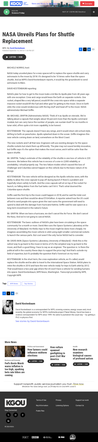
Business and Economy (12, 360)
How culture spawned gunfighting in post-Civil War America (57, 353)
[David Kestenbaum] (7, 307)
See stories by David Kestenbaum (32, 321)
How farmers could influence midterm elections (37, 352)
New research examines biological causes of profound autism (83, 354)
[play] (6, 12)
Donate (88, 3)
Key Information (42, 405)
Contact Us (80, 405)
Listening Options (62, 405)
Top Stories (28, 284)
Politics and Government (35, 347)
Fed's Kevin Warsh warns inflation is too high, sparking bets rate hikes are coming (15, 369)
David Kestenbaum (17, 48)
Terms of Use (41, 400)
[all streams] (94, 12)
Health (75, 347)
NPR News (14, 284)
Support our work (82, 400)
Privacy (58, 400)
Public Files (40, 411)
